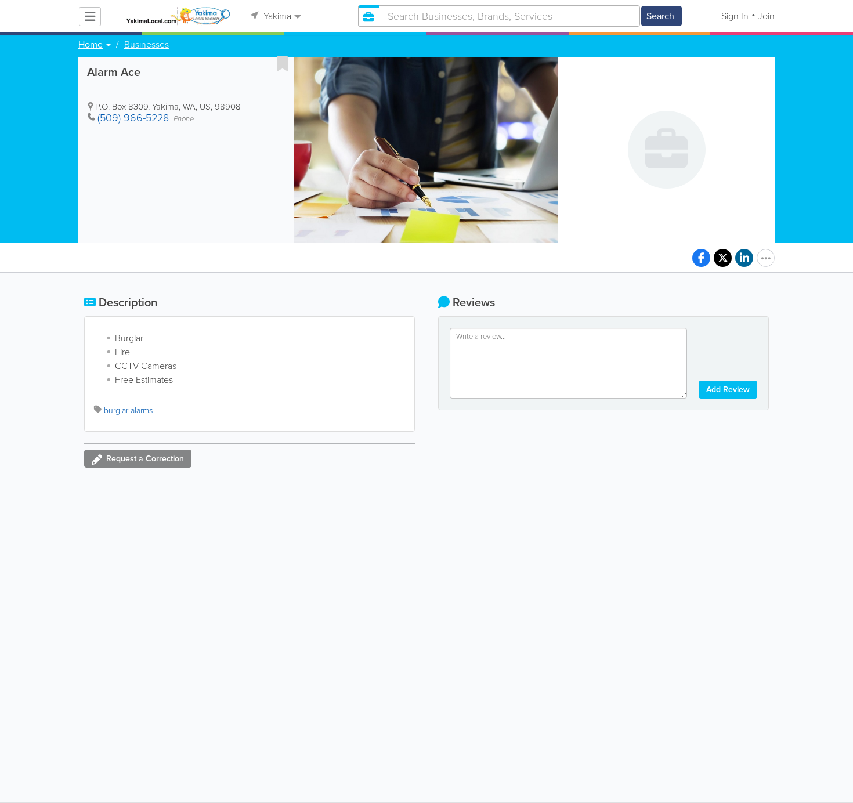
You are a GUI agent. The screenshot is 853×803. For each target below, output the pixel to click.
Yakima (276, 16)
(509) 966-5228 (133, 117)
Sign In (735, 16)
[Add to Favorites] (282, 63)
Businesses (146, 44)
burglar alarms (128, 410)
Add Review (728, 390)
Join (766, 16)
